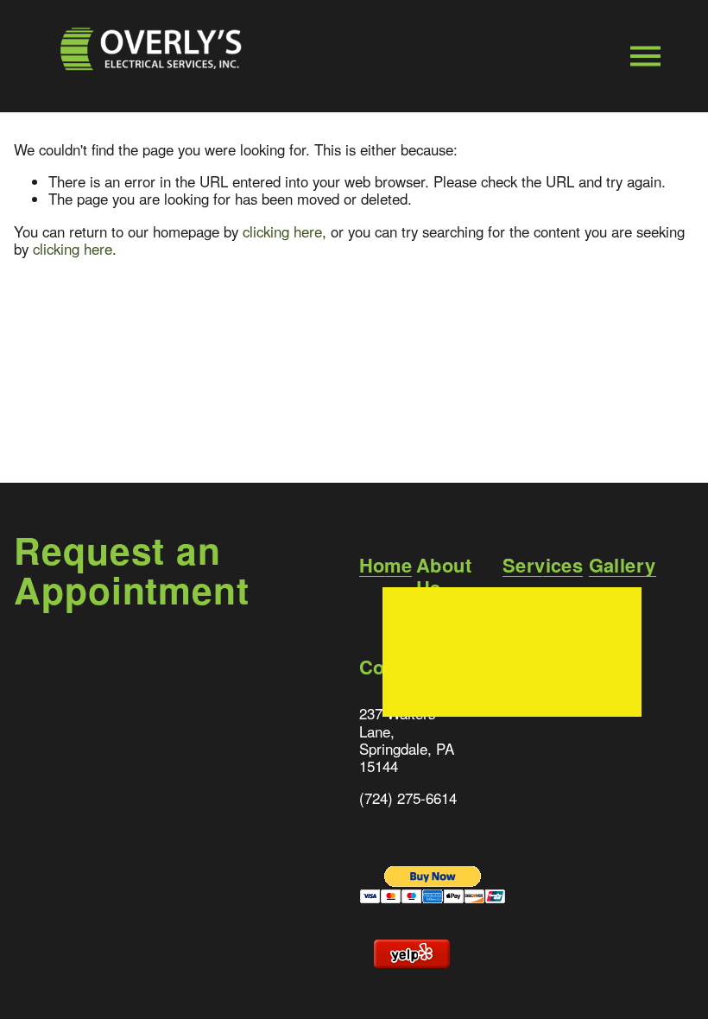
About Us (443, 576)
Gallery (622, 565)
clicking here (282, 231)
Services (543, 565)
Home (386, 565)
